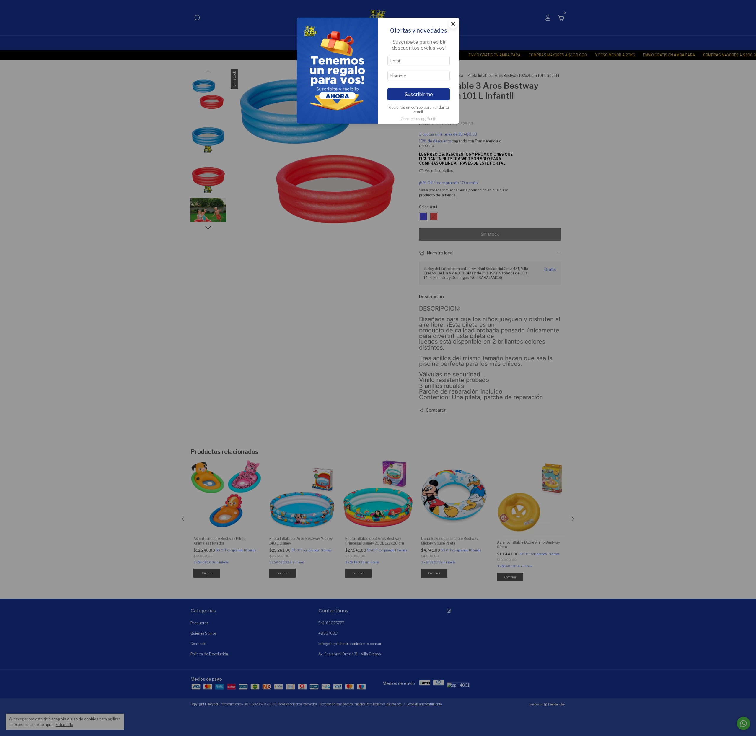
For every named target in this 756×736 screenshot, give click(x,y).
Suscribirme (419, 94)
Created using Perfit (418, 119)
